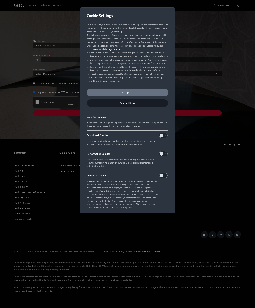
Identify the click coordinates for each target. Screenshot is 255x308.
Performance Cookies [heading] (98, 153)
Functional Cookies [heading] (97, 135)
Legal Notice (114, 49)
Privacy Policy (93, 49)
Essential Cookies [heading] (96, 116)
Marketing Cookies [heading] (97, 175)
